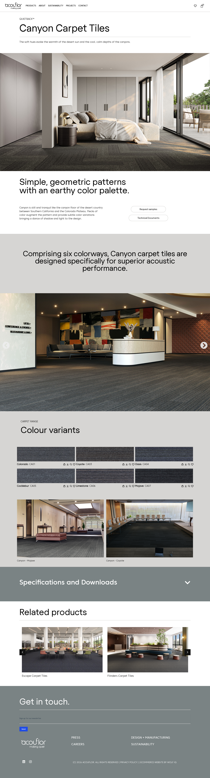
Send (24, 729)
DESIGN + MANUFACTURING (150, 737)
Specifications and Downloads (68, 583)
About (42, 6)
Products (31, 6)
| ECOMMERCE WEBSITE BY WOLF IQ (157, 762)
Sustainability (55, 6)
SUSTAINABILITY (142, 744)
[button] (6, 345)
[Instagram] (30, 762)
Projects (71, 6)
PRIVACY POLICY (129, 762)
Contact (83, 6)
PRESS (75, 737)
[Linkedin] (24, 762)
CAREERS (77, 744)
